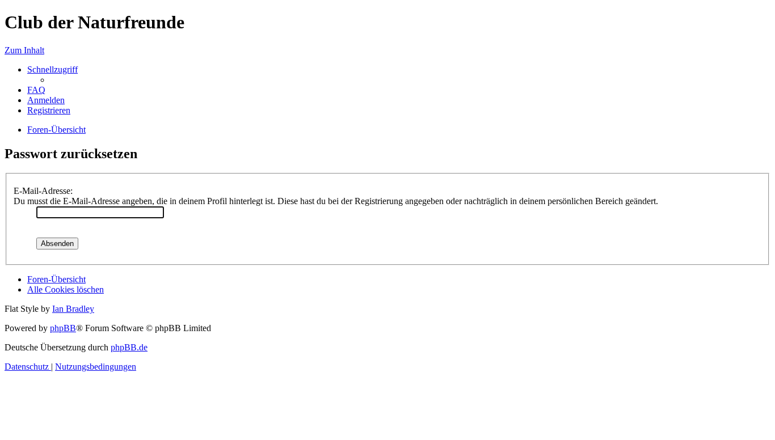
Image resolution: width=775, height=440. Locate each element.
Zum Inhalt (24, 50)
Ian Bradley (73, 309)
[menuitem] (36, 90)
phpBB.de (129, 347)
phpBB (63, 328)
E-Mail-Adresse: (43, 191)
